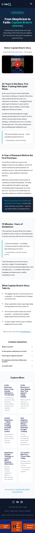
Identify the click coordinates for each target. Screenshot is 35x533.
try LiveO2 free (17, 492)
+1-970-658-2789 (13, 507)
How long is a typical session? (12, 356)
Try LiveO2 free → (25, 331)
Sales (20, 507)
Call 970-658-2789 (22, 489)
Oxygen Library (14, 511)
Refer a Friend (10, 515)
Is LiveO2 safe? (7, 366)
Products (21, 511)
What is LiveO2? (7, 347)
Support (4, 515)
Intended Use (29, 515)
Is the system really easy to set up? (14, 351)
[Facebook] (21, 502)
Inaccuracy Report (20, 515)
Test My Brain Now (18, 526)
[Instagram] (13, 502)
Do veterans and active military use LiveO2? (14, 361)
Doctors (7, 511)
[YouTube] (17, 502)
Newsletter (28, 511)
